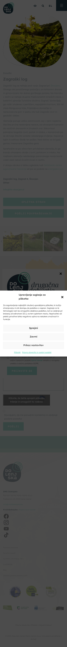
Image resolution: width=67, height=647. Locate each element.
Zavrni (33, 336)
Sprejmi (33, 328)
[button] (62, 296)
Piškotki (17, 352)
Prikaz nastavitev (33, 345)
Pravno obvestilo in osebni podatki (36, 352)
